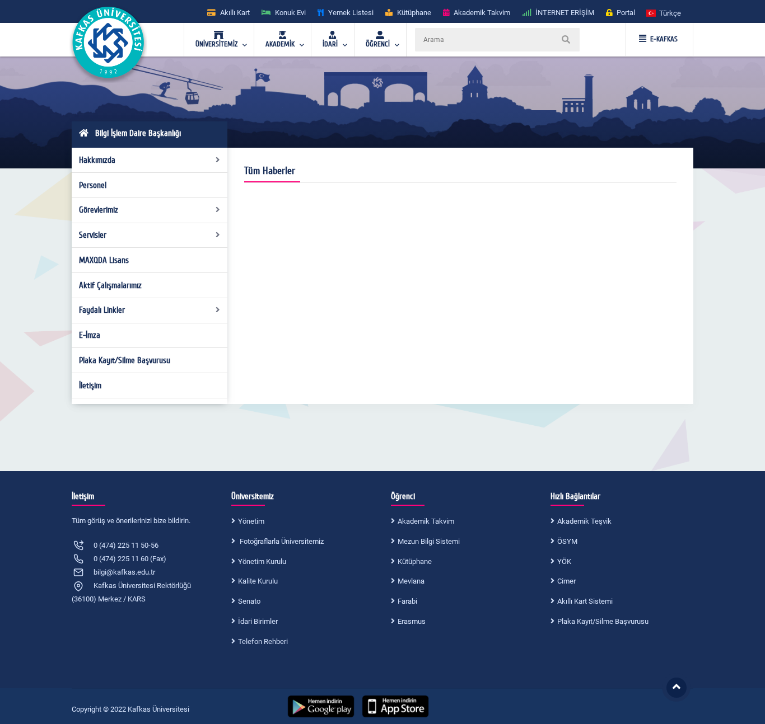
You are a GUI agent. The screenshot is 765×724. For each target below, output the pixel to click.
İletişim (90, 385)
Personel (92, 185)
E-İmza (89, 335)
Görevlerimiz (98, 210)
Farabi (407, 601)
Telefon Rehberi (263, 641)
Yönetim (251, 521)
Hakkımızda (97, 160)
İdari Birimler (258, 621)
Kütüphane (415, 561)
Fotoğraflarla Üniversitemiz (281, 541)
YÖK (564, 561)
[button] (664, 12)
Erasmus (412, 621)
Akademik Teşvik (584, 521)
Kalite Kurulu (258, 581)
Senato (249, 601)
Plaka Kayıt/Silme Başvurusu (124, 360)
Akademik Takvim (426, 521)
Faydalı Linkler (102, 310)
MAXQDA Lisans (104, 260)
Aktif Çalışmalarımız (110, 285)
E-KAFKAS (664, 39)
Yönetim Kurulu (262, 561)
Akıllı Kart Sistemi (585, 601)
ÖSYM (567, 541)
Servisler (92, 235)
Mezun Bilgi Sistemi (429, 541)
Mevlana (411, 581)
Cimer (566, 581)
